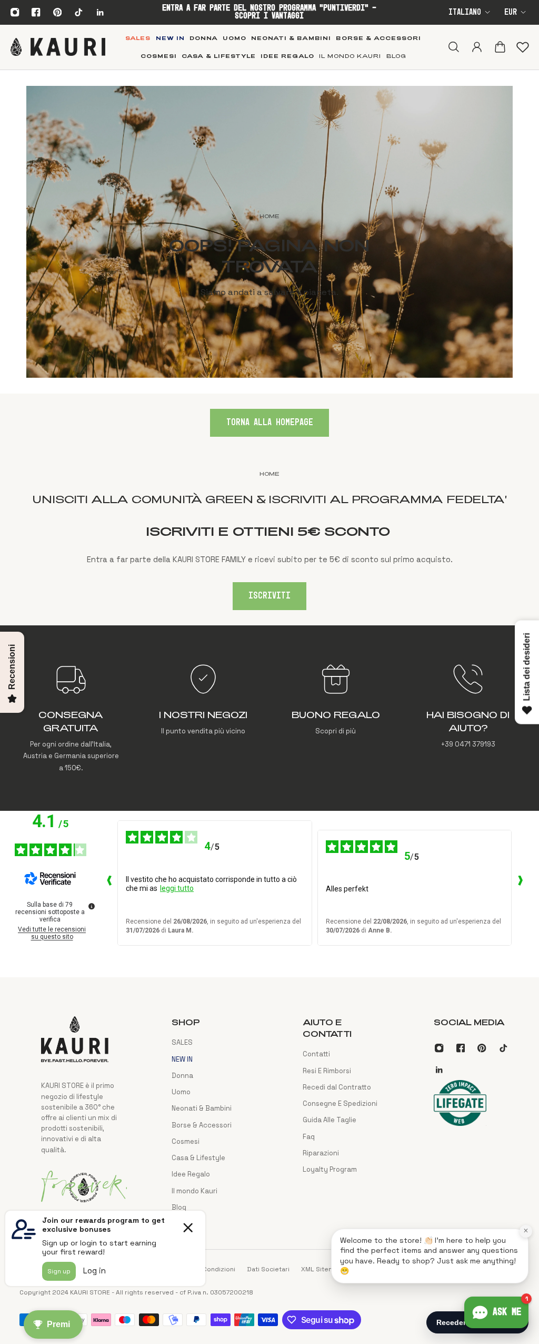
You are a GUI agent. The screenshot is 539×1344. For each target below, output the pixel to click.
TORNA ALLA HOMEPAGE (269, 422)
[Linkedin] (100, 12)
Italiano (464, 12)
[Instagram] (14, 12)
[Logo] (58, 46)
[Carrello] (499, 47)
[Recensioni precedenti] (109, 883)
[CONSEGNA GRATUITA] (71, 718)
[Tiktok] (78, 12)
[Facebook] (36, 12)
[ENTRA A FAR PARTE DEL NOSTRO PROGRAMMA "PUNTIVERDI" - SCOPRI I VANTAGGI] (269, 12)
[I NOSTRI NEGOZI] (203, 718)
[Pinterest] (57, 12)
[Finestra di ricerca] (453, 47)
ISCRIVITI (269, 596)
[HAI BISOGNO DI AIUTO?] (468, 718)
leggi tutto (177, 888)
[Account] (476, 47)
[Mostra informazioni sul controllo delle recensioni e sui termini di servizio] (91, 906)
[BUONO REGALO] (335, 718)
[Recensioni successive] (520, 883)
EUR (510, 12)
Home (269, 473)
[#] (269, 232)
